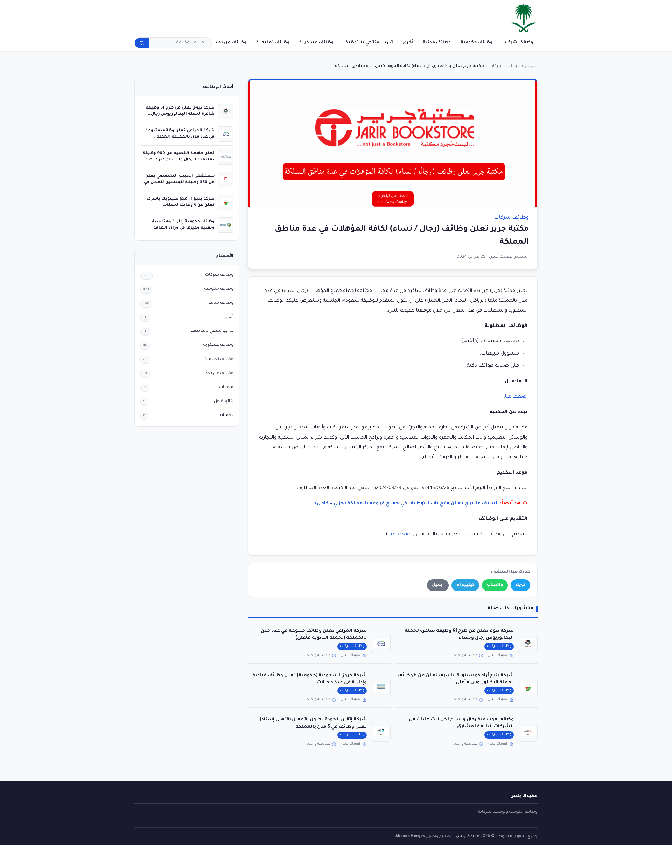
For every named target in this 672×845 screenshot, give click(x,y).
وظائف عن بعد (230, 42)
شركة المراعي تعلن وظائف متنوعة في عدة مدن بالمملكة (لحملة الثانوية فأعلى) (180, 136)
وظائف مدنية (437, 42)
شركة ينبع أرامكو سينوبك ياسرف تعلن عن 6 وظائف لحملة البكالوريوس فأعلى (181, 205)
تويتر (520, 585)
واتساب (495, 585)
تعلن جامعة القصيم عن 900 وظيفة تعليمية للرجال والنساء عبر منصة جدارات (178, 159)
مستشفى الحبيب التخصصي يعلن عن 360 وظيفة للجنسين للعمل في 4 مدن (179, 182)
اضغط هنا (516, 396)
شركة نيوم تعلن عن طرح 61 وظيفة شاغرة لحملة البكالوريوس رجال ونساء (180, 114)
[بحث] (142, 43)
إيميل (438, 585)
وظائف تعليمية (272, 42)
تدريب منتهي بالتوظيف (368, 42)
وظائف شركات (517, 42)
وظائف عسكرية (316, 42)
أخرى (408, 42)
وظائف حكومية (476, 42)
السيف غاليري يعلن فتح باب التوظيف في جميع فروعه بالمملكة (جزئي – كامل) (407, 503)
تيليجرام (465, 585)
